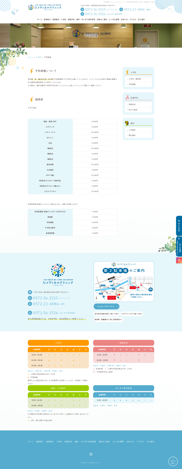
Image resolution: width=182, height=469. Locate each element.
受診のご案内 (102, 19)
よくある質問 (114, 19)
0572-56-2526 (55, 312)
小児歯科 (132, 130)
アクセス (132, 19)
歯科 (78, 19)
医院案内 (55, 19)
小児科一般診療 (135, 79)
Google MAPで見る (106, 306)
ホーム (39, 19)
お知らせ (124, 19)
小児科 (63, 19)
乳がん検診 (133, 110)
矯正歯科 (132, 135)
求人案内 (141, 19)
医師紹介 (47, 19)
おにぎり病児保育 (88, 19)
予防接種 (132, 84)
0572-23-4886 (49, 303)
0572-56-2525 (52, 297)
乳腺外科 (71, 19)
